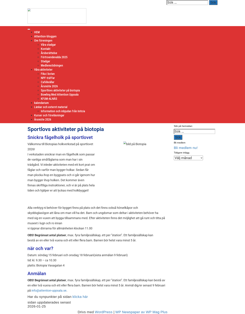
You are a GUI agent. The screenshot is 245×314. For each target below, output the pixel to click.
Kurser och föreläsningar (49, 115)
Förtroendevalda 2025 (54, 57)
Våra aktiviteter (43, 69)
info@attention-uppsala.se (49, 290)
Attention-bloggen (45, 36)
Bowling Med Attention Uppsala (59, 94)
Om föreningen (43, 40)
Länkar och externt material (50, 107)
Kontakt (45, 49)
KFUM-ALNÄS (49, 98)
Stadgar (45, 61)
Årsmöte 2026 (49, 86)
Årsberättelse (49, 53)
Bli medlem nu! (186, 148)
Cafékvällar (47, 82)
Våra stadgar (48, 44)
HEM (37, 32)
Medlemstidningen (52, 65)
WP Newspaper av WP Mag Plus (141, 312)
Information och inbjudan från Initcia (63, 111)
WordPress (103, 312)
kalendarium (41, 103)
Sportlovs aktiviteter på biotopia (60, 90)
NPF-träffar (48, 78)
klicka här (80, 297)
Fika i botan (48, 73)
